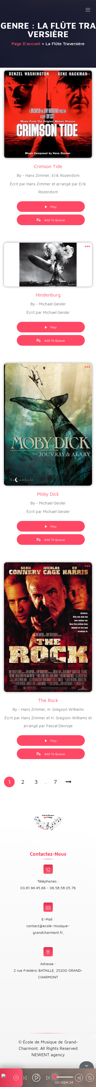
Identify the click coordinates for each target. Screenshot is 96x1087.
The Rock (48, 700)
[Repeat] (90, 1078)
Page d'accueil (25, 43)
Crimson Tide (48, 166)
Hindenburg (48, 295)
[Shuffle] (79, 1078)
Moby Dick (48, 494)
